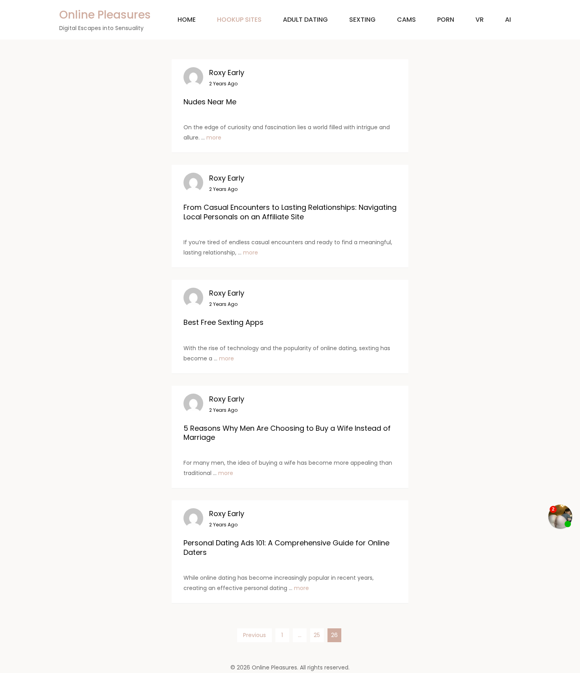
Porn (445, 19)
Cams (406, 19)
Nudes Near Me (209, 102)
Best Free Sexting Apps (223, 322)
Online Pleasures (105, 15)
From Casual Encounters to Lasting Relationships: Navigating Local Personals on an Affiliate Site (290, 211)
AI (508, 19)
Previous (254, 635)
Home (187, 19)
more (213, 137)
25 (317, 635)
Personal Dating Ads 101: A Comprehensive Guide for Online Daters (286, 547)
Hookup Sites (239, 19)
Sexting (362, 19)
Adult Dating (305, 19)
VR (479, 19)
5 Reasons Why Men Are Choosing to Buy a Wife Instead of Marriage (287, 432)
